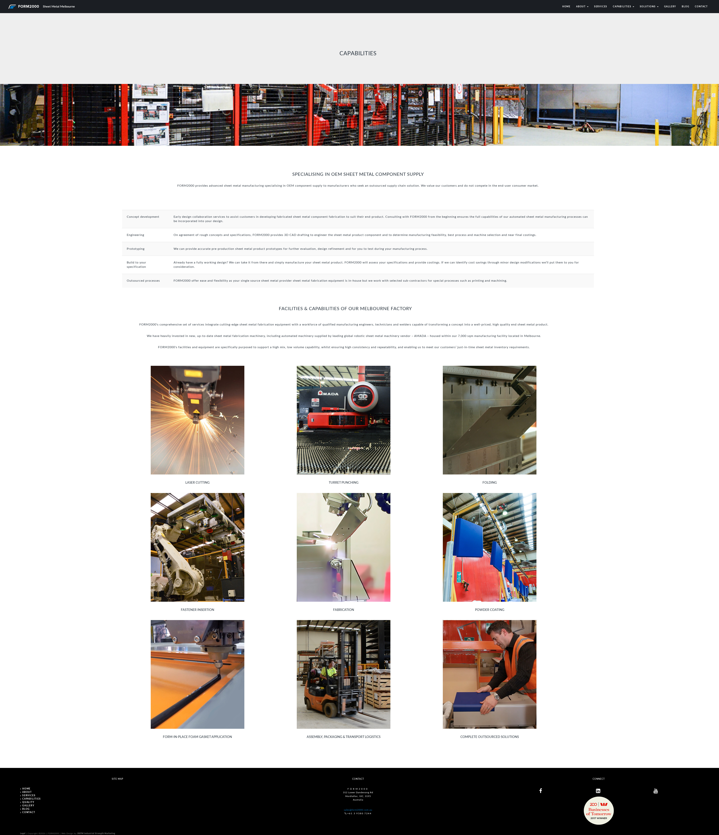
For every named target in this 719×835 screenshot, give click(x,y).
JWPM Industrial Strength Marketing (96, 833)
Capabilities (622, 6)
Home (566, 6)
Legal (22, 833)
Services (600, 6)
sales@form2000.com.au (358, 810)
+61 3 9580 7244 (359, 813)
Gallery (670, 6)
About (581, 6)
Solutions (648, 6)
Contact (701, 6)
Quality (28, 802)
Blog (685, 6)
